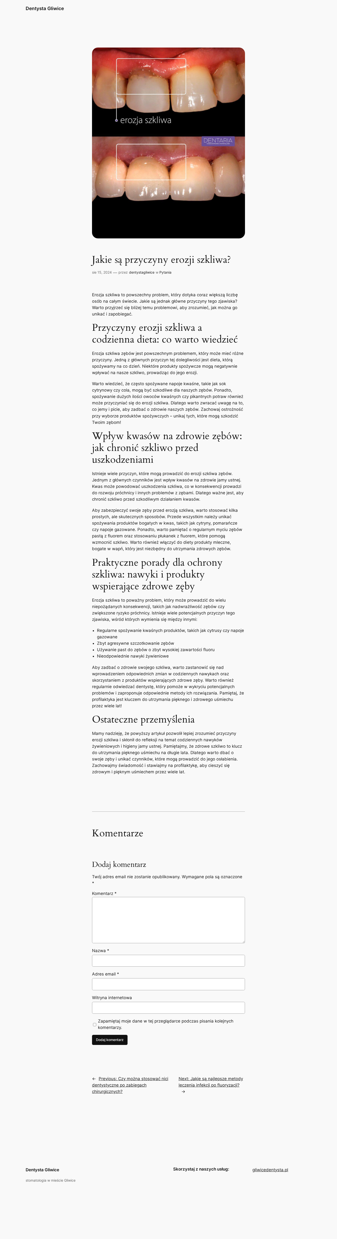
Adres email (105, 974)
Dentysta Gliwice (45, 8)
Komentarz (104, 893)
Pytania (165, 272)
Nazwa (100, 950)
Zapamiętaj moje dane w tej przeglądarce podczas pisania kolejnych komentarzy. (165, 1024)
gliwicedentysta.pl (270, 1169)
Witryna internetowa (112, 997)
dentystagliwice (141, 272)
